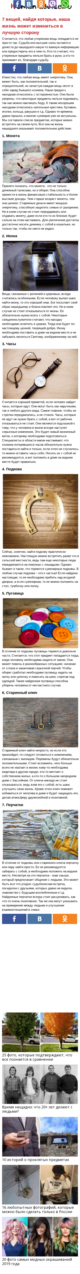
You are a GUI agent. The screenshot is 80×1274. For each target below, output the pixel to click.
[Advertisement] (40, 965)
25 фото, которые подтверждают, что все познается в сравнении (37, 1057)
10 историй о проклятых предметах (35, 1159)
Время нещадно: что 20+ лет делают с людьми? (37, 1109)
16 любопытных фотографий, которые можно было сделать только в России (38, 1209)
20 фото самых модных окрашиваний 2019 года (37, 1261)
